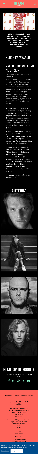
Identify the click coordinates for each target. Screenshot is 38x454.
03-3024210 (19, 427)
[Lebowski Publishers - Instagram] (14, 381)
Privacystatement (19, 439)
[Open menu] (3, 4)
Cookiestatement (19, 442)
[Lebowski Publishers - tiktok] (18, 381)
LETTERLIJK (20, 157)
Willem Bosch (11, 152)
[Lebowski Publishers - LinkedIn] (28, 381)
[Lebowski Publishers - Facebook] (9, 381)
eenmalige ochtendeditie (16, 87)
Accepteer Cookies (16, 451)
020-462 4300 (19, 416)
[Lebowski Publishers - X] (23, 381)
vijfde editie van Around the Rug (19, 136)
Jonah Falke (20, 115)
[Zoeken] (35, 4)
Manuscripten (19, 436)
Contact (19, 431)
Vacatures (19, 434)
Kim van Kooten (12, 108)
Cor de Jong (22, 152)
